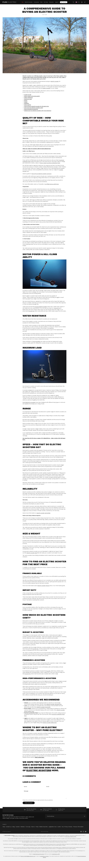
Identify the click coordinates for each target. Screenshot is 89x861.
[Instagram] (83, 831)
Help (4, 826)
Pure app (28, 826)
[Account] (79, 2)
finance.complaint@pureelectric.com (28, 856)
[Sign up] (84, 816)
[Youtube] (85, 831)
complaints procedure (44, 856)
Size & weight (27, 104)
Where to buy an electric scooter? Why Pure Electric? (37, 110)
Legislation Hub (52, 826)
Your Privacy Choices (67, 826)
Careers (18, 826)
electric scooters (38, 770)
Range (25, 100)
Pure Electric (8, 831)
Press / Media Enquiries (42, 826)
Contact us (8, 826)
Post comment (28, 802)
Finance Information (78, 826)
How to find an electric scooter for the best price (36, 106)
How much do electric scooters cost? (33, 107)
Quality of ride (27, 94)
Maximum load (28, 99)
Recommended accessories (31, 109)
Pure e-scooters (36, 341)
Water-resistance (28, 97)
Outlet (59, 826)
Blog (14, 826)
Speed (25, 102)
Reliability (26, 103)
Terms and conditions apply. (70, 836)
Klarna (33, 826)
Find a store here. (39, 757)
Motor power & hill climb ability (32, 96)
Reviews (23, 826)
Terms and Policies (44, 831)
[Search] (73, 2)
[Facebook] (81, 831)
